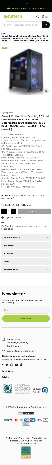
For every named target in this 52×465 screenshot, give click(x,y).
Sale (5, 48)
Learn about (7, 229)
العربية (26, 3)
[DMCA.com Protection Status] (26, 413)
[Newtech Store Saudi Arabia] (7, 393)
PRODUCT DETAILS (12, 237)
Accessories (8, 253)
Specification (9, 245)
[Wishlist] (38, 17)
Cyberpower (7, 112)
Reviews (7, 261)
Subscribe (26, 318)
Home (3, 34)
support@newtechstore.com (21, 351)
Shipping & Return (11, 269)
